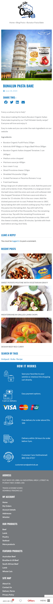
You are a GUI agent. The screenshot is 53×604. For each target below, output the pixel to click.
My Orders (6, 506)
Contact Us (7, 587)
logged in (16, 241)
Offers (31, 600)
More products (8, 544)
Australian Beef (9, 556)
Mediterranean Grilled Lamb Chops (19, 315)
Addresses (6, 513)
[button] (6, 102)
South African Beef (10, 564)
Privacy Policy (8, 595)
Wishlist (5, 517)
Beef (4, 529)
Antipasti (5, 359)
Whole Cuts (7, 571)
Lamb (4, 533)
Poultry (5, 537)
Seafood (5, 540)
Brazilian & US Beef (10, 560)
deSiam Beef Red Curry (12, 347)
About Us (6, 583)
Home (5, 502)
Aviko (12, 359)
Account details (9, 510)
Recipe (19, 359)
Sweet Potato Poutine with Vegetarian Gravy (24, 282)
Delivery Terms (8, 591)
